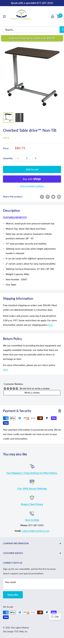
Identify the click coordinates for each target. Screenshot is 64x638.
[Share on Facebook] (42, 196)
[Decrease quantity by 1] (18, 158)
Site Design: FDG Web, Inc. (15, 631)
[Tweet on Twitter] (53, 196)
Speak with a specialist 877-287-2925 (32, 2)
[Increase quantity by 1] (35, 158)
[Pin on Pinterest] (48, 196)
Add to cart (32, 169)
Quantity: (8, 158)
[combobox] (33, 29)
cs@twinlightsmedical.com (35, 530)
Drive (6, 138)
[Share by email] (59, 196)
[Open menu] (4, 16)
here (50, 324)
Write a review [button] (32, 392)
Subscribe (12, 594)
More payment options (32, 186)
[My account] (52, 16)
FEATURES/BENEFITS (15, 217)
